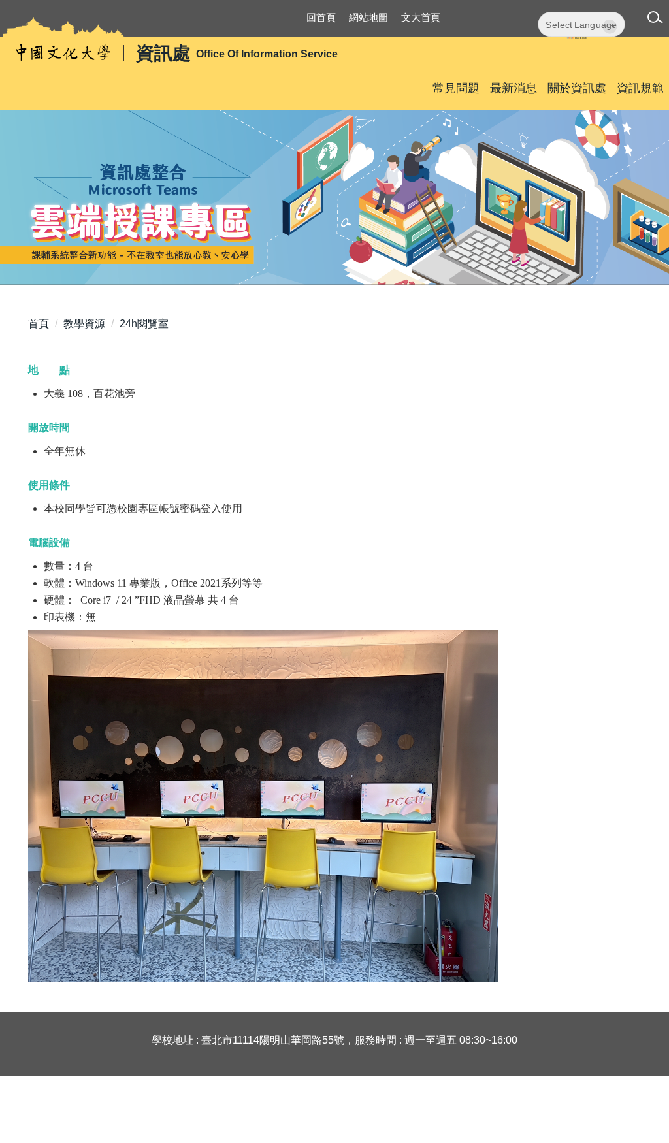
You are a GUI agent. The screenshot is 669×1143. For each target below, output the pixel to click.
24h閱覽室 (144, 323)
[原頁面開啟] (334, 197)
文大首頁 (420, 17)
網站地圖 (368, 17)
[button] (657, 19)
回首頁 (321, 17)
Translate (580, 37)
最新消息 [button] (513, 88)
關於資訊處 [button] (576, 88)
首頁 (38, 323)
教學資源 (84, 323)
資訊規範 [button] (640, 88)
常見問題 (456, 88)
